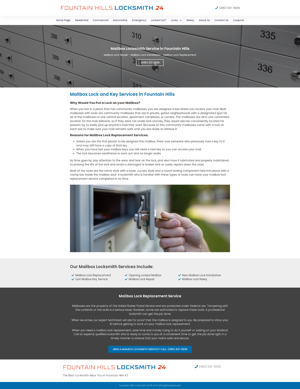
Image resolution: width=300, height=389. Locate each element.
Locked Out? (158, 20)
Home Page (63, 20)
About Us (204, 20)
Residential (81, 20)
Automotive (120, 20)
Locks (174, 20)
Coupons (238, 20)
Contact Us (221, 20)
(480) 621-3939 (150, 62)
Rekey (190, 20)
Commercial (100, 20)
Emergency (139, 20)
